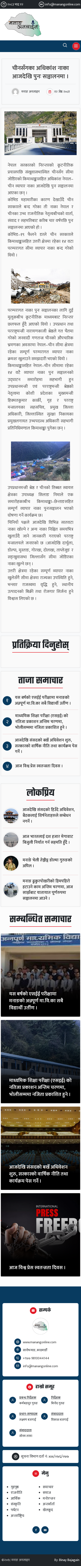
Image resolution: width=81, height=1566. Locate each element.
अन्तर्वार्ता (49, 1504)
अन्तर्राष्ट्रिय (17, 1516)
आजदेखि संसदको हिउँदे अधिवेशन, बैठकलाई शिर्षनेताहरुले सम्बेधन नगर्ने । (49, 815)
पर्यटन (15, 1510)
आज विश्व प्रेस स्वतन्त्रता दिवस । (39, 766)
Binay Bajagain (69, 1560)
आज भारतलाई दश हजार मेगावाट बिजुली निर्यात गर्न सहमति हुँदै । (48, 839)
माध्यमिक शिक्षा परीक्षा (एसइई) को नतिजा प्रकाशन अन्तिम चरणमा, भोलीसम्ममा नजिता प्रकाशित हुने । (41, 722)
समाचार (48, 1487)
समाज (47, 1493)
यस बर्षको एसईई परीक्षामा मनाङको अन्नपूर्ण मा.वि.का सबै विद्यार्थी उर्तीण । (43, 700)
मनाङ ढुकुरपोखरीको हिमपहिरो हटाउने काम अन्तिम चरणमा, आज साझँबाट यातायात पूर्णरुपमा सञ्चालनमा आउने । (48, 890)
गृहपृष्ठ (15, 1487)
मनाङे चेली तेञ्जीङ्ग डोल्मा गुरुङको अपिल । (47, 863)
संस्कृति (16, 1504)
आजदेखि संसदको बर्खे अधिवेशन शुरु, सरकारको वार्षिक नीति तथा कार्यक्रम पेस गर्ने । (46, 746)
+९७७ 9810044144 (36, 1358)
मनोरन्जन (49, 1498)
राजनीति (16, 1493)
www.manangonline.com (39, 1342)
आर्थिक (15, 1498)
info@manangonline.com (62, 4)
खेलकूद (48, 1510)
